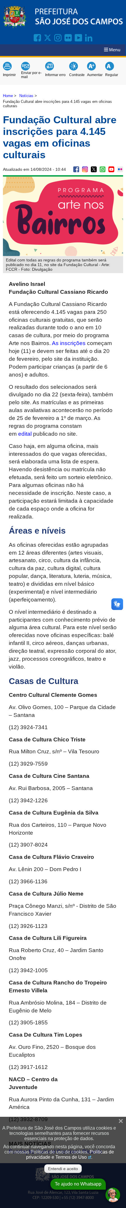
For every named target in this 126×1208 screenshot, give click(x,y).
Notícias (26, 96)
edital (25, 434)
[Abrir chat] (112, 1195)
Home (8, 96)
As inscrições (69, 343)
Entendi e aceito (63, 1168)
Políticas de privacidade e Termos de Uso (70, 1154)
